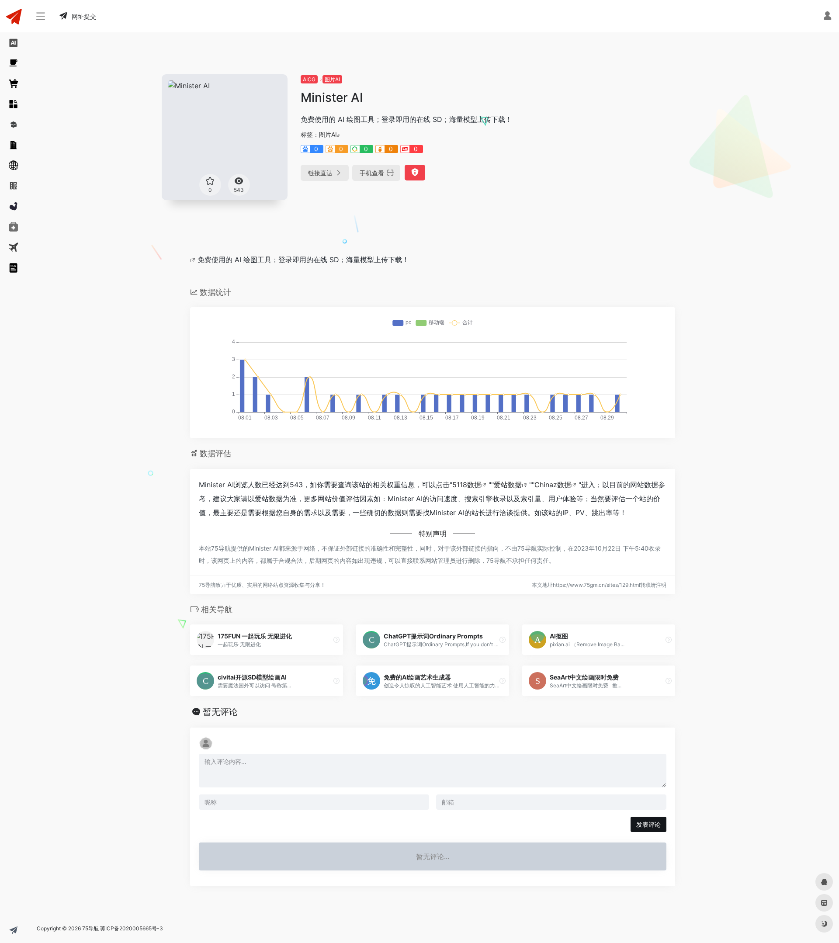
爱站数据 (508, 484)
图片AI (332, 79)
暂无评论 (220, 712)
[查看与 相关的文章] (194, 259)
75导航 (90, 928)
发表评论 (648, 824)
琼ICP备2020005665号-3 (131, 928)
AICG (309, 79)
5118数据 (466, 484)
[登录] (827, 17)
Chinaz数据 (552, 484)
